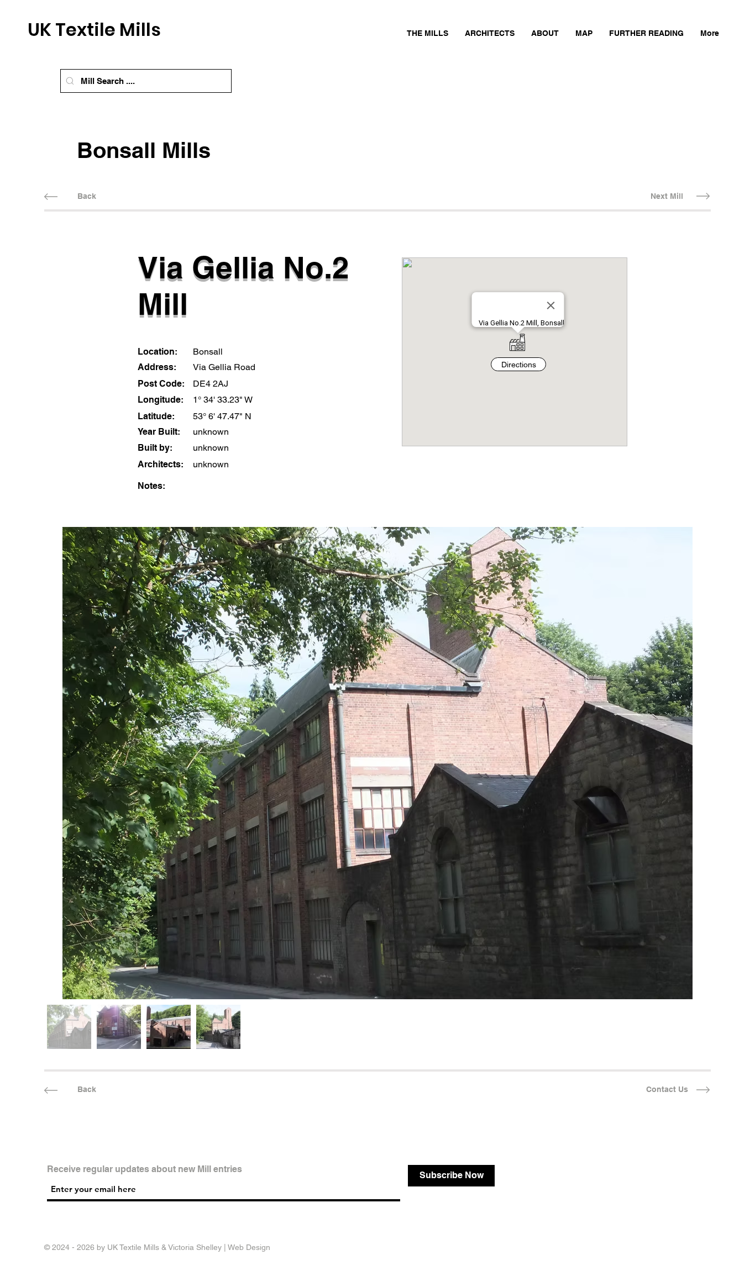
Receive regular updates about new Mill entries (144, 1169)
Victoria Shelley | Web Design (219, 1247)
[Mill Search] (70, 81)
